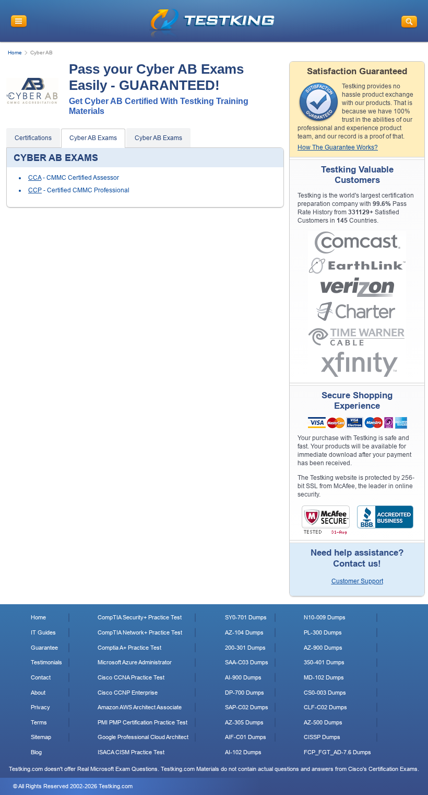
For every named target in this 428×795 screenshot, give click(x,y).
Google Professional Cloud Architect (143, 737)
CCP (35, 190)
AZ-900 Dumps (323, 647)
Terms (39, 722)
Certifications (33, 138)
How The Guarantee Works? (338, 147)
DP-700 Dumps (244, 692)
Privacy (40, 707)
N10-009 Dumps (325, 617)
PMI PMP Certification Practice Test (142, 722)
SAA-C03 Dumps (246, 662)
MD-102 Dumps (324, 677)
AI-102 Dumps (243, 752)
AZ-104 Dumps (244, 632)
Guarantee (44, 647)
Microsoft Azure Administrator (135, 662)
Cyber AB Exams (93, 138)
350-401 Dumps (324, 662)
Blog (36, 752)
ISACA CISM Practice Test (131, 752)
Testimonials (46, 662)
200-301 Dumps (245, 647)
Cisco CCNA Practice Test (131, 677)
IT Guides (43, 632)
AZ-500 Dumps (323, 722)
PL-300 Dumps (323, 632)
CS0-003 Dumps (325, 692)
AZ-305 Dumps (244, 722)
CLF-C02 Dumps (325, 707)
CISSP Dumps (322, 737)
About (38, 692)
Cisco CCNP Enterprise (128, 692)
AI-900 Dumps (243, 677)
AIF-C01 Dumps (245, 737)
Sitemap (41, 737)
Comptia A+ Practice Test (129, 647)
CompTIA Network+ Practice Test (140, 632)
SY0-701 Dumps (246, 617)
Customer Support (357, 581)
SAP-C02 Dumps (246, 707)
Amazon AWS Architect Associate (140, 707)
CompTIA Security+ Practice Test (140, 617)
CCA (34, 177)
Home (15, 52)
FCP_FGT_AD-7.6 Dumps (337, 752)
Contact (41, 677)
